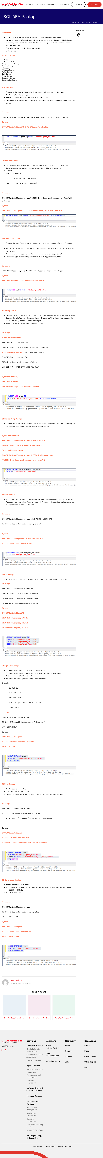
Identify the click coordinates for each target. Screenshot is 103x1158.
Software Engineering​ (31, 1082)
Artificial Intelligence (34, 1069)
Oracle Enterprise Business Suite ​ (33, 1050)
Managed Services (34, 1096)
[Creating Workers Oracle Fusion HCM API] (39, 1005)
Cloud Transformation (52, 1054)
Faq (86, 1067)
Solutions (39, 5)
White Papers (90, 1062)
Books (87, 1045)
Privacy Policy (49, 1147)
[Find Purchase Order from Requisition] (14, 1005)
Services (28, 5)
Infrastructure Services (32, 1102)
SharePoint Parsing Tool (64, 1018)
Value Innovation (53, 1061)
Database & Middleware (31, 1114)
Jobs (67, 1062)
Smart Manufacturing (52, 1046)
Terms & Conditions (64, 1147)
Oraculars (78, 5)
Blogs (86, 1051)
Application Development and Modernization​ (33, 1075)
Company (51, 5)
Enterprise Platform (34, 1045)
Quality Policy (37, 1147)
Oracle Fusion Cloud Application (34, 1056)
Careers (68, 1056)
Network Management (31, 1120)
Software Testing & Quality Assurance (34, 1089)
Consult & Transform (34, 1130)
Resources (63, 5)
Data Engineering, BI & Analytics (34, 1136)
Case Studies (90, 1056)
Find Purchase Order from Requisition (15, 1018)
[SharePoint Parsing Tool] (64, 1005)
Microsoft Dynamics (34, 1060)
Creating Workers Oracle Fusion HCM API (39, 1018)
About (67, 1045)
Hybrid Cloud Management (31, 1108)
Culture (68, 1051)
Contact (94, 5)
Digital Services (33, 1066)
